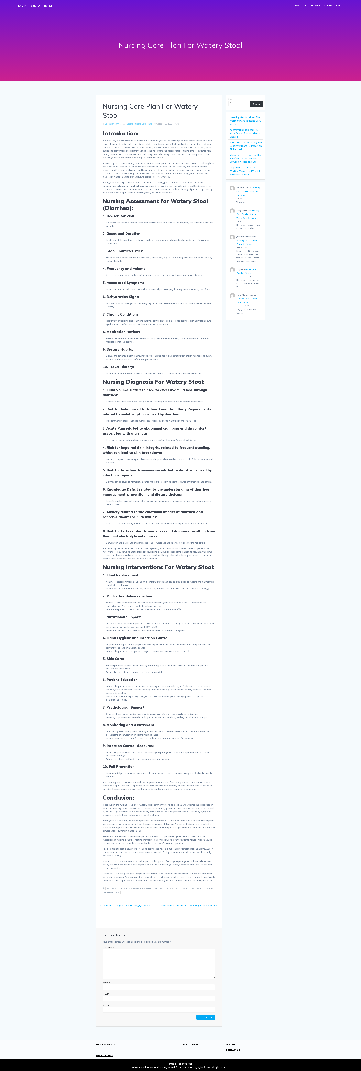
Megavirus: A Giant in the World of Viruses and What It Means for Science (245, 171)
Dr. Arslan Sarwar (113, 123)
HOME (297, 5)
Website (107, 1005)
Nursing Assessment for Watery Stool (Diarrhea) (129, 889)
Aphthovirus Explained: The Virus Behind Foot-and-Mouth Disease (245, 133)
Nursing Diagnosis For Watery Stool (172, 889)
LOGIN (339, 5)
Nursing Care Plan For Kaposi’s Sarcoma (248, 191)
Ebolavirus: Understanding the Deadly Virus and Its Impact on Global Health (246, 146)
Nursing (129, 123)
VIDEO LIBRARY (312, 5)
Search (231, 98)
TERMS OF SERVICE (105, 1044)
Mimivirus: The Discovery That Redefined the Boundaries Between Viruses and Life (246, 158)
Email (106, 994)
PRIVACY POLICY (104, 1055)
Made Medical (35, 6)
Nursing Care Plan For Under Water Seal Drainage (248, 214)
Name (106, 982)
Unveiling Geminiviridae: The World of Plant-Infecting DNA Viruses (245, 121)
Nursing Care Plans (143, 123)
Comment (108, 947)
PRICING (328, 5)
